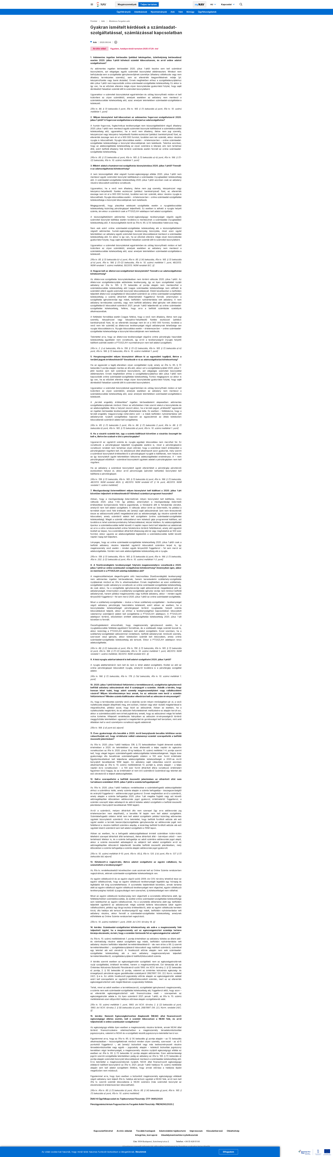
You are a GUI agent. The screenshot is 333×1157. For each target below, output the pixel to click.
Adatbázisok (140, 12)
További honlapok (145, 1131)
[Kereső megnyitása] (241, 4)
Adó (173, 12)
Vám (180, 12)
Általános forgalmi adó (119, 21)
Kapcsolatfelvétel (103, 1131)
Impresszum (196, 1131)
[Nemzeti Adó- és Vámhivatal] (101, 4)
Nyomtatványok (159, 12)
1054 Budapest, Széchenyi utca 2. (153, 1141)
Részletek (141, 1152)
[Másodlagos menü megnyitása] (92, 4)
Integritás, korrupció (146, 1135)
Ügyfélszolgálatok (207, 12)
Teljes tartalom (148, 4)
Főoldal (93, 21)
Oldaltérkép (233, 1131)
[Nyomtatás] (115, 42)
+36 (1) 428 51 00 (192, 1141)
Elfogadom (228, 1152)
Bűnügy (190, 12)
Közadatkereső (214, 1131)
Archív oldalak (124, 1131)
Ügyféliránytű (124, 12)
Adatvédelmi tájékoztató (172, 1131)
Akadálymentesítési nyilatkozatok (179, 1135)
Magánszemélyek (127, 4)
